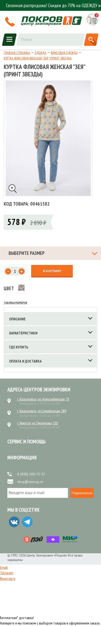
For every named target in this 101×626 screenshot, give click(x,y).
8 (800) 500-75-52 (31, 473)
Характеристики (23, 332)
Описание (17, 318)
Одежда (40, 53)
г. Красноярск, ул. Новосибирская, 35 (43, 399)
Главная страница (17, 53)
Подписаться (82, 493)
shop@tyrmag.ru (30, 481)
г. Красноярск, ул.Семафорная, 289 (41, 410)
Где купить (18, 347)
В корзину (52, 271)
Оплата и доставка (25, 361)
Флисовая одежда (64, 53)
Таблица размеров (15, 302)
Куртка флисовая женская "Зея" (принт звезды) (38, 58)
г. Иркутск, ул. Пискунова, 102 (37, 422)
